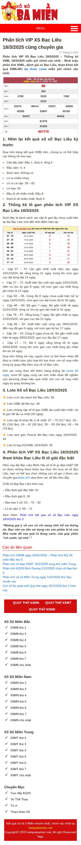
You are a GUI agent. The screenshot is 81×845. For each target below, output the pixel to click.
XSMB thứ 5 (18, 646)
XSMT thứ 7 (18, 769)
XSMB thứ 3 (18, 633)
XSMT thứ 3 (18, 744)
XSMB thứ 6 (18, 652)
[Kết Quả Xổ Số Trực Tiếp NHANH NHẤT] (31, 11)
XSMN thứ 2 (18, 682)
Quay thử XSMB (42, 609)
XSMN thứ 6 (18, 707)
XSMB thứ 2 (18, 627)
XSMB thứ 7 (18, 658)
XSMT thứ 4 (18, 750)
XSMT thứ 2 (18, 737)
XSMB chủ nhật (20, 665)
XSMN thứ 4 (18, 695)
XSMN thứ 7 (18, 714)
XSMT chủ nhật (20, 775)
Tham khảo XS (20, 811)
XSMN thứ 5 (18, 701)
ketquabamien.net (40, 827)
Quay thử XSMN (26, 602)
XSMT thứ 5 (18, 756)
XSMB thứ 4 (18, 640)
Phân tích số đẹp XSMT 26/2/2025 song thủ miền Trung (39, 564)
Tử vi (13, 805)
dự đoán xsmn (35, 69)
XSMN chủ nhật (20, 720)
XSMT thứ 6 (18, 762)
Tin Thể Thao (19, 799)
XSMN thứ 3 (18, 689)
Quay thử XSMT (58, 602)
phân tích (24, 477)
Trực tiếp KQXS (20, 793)
